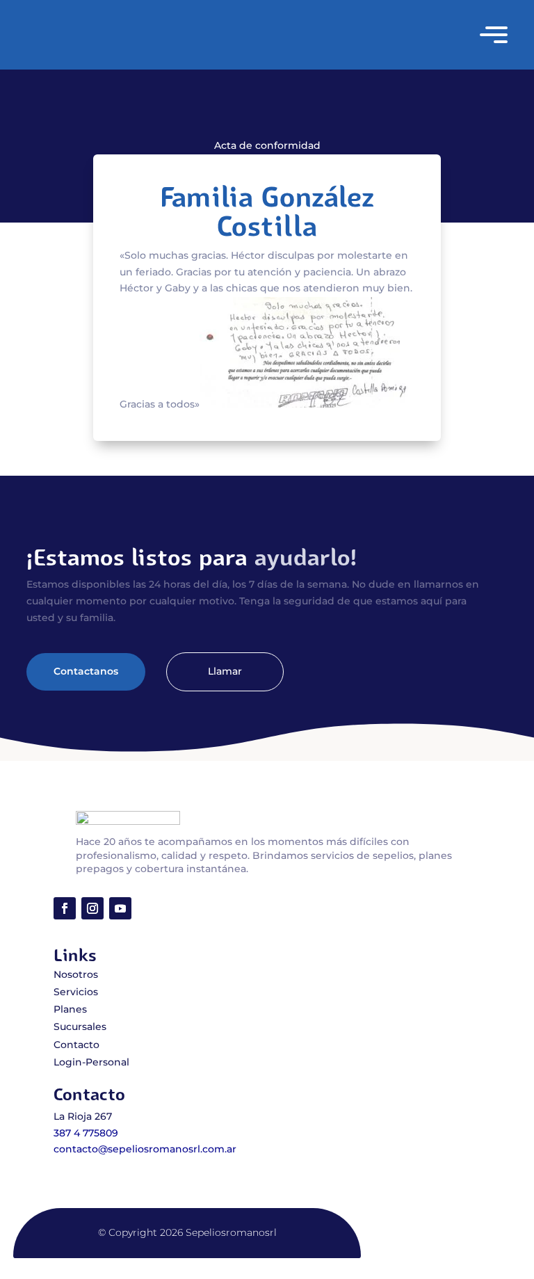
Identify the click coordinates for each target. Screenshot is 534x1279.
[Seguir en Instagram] (92, 908)
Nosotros (76, 974)
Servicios (76, 992)
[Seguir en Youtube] (120, 908)
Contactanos (86, 671)
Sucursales (80, 1026)
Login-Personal (91, 1062)
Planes (70, 1009)
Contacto (76, 1044)
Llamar (225, 671)
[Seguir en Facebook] (65, 908)
